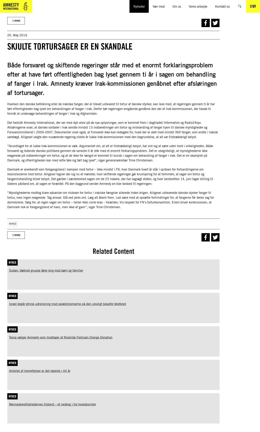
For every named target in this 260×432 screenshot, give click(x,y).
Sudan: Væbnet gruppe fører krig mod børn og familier (46, 270)
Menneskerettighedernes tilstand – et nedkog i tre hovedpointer (52, 404)
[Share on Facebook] (205, 23)
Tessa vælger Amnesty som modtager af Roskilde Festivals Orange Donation (60, 337)
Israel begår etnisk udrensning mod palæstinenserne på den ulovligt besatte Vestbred (67, 304)
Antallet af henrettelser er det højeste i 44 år (39, 371)
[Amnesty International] (16, 6)
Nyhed (12, 224)
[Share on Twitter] (215, 23)
